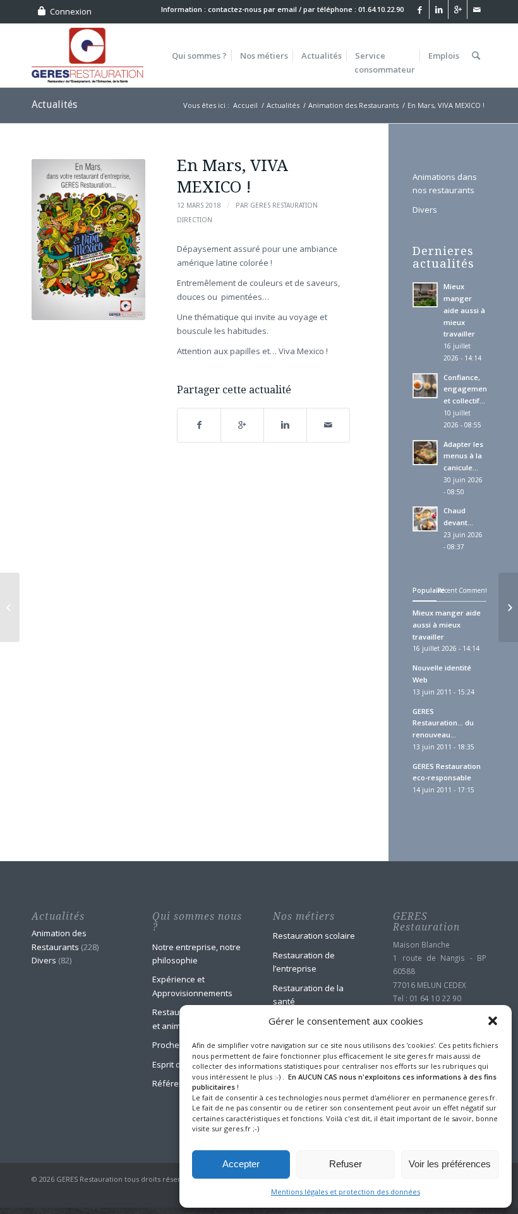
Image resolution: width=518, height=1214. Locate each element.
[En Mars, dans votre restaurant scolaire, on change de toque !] (10, 607)
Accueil (245, 105)
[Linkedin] (439, 9)
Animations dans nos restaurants (445, 183)
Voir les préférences (450, 1163)
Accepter (241, 1163)
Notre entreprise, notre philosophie (196, 953)
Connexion (71, 11)
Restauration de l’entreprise (304, 961)
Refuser (345, 1163)
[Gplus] (458, 9)
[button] (492, 1021)
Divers (425, 209)
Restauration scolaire (314, 935)
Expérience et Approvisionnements (192, 985)
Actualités (54, 104)
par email (280, 9)
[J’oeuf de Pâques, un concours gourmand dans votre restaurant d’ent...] (508, 607)
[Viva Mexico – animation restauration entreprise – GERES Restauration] (88, 239)
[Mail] (476, 9)
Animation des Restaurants (353, 105)
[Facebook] (420, 9)
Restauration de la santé (308, 994)
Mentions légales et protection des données (345, 1191)
